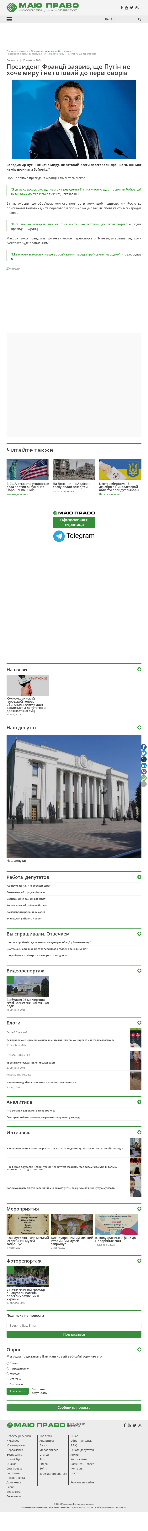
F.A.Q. (74, 1445)
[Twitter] (134, 1425)
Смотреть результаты (39, 1391)
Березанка (14, 1491)
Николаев (13, 1440)
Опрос (14, 1349)
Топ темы (46, 1436)
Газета (75, 1473)
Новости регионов (19, 1436)
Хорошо (15, 1373)
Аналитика (47, 1440)
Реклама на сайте (82, 1482)
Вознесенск (14, 1454)
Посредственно (19, 1368)
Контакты (77, 1468)
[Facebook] (125, 1425)
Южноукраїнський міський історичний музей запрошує (28, 1241)
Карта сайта (79, 1459)
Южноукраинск (17, 1445)
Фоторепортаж (24, 1260)
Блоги (43, 1445)
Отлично (15, 1379)
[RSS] (139, 1425)
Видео (44, 1464)
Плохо (14, 1363)
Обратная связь (81, 1440)
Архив (75, 1454)
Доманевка (14, 1482)
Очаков (11, 1464)
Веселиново (14, 1496)
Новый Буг (13, 1459)
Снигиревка (14, 1468)
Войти (44, 1468)
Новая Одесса (16, 1478)
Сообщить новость (74, 1407)
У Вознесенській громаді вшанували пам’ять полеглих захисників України (26, 1294)
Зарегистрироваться (53, 1473)
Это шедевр (17, 1384)
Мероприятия (23, 1208)
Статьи (44, 1454)
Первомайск (15, 1450)
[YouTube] (129, 1425)
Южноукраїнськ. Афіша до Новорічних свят (115, 1239)
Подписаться (74, 1334)
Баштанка (13, 1473)
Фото (43, 1459)
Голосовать (17, 1391)
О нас (74, 1436)
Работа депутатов (82, 1450)
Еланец (11, 1487)
